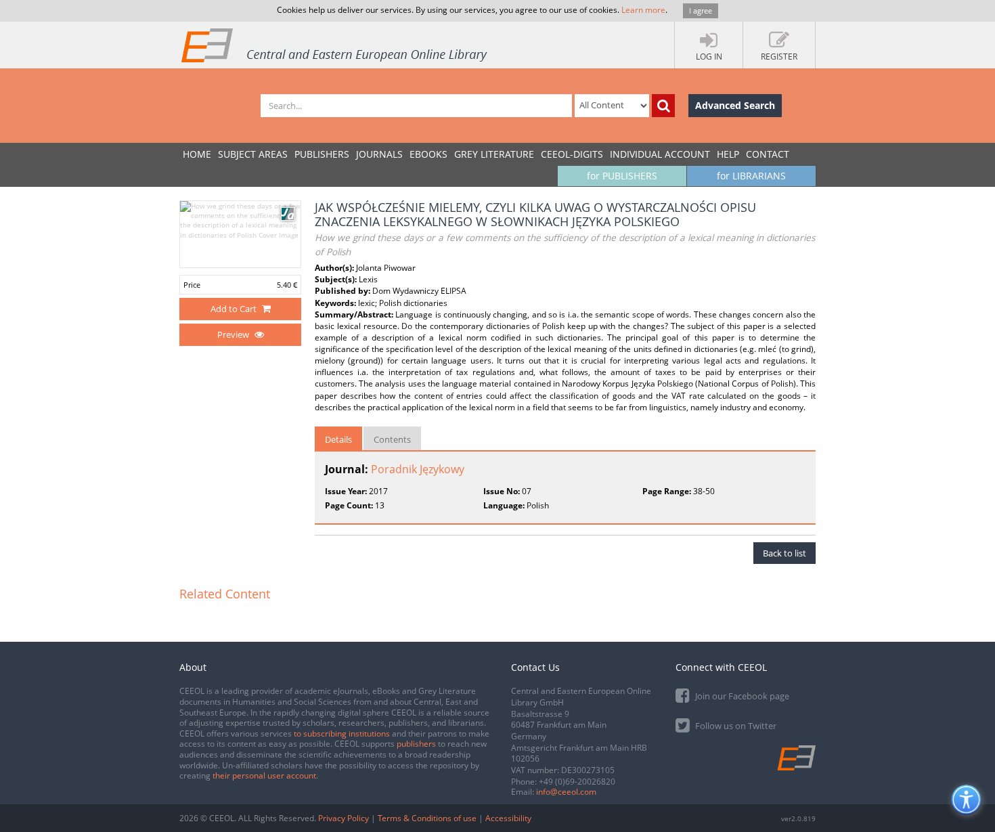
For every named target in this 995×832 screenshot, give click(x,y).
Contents (392, 439)
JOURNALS (379, 154)
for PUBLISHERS (622, 175)
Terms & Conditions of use (427, 818)
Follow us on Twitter (734, 726)
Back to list (784, 553)
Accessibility (508, 818)
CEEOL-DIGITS (572, 154)
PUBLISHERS (321, 154)
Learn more (643, 10)
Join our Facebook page (741, 696)
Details (338, 439)
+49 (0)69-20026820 (577, 781)
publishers (416, 743)
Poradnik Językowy (417, 469)
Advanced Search (735, 105)
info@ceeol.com (566, 791)
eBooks (428, 154)
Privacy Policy (343, 818)
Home (197, 154)
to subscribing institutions (342, 733)
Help (728, 154)
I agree (700, 10)
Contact (767, 154)
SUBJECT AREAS (253, 154)
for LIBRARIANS (751, 175)
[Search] (663, 105)
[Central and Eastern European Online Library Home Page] (335, 45)
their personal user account (264, 775)
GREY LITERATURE (494, 154)
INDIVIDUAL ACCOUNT (660, 154)
